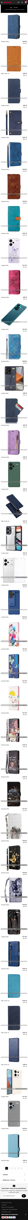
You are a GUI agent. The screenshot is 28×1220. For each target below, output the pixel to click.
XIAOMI (16, 7)
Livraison (4, 1205)
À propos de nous (7, 1202)
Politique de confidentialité (9, 1209)
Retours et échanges (8, 1207)
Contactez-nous (6, 1212)
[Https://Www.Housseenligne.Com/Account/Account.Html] (18, 2)
